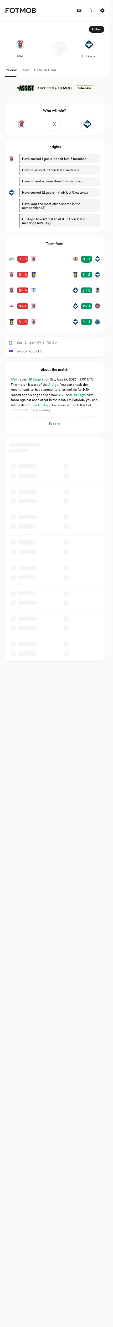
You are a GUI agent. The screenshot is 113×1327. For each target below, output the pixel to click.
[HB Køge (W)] (87, 124)
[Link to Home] (20, 10)
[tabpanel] (54, 341)
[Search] (90, 10)
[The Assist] (55, 88)
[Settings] (102, 10)
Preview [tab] (10, 70)
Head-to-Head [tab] (45, 70)
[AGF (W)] (22, 124)
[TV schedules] (79, 10)
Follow (96, 29)
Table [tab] (25, 70)
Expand (54, 424)
